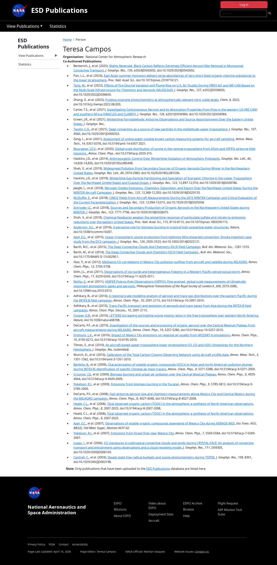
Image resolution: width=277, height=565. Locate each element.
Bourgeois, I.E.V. (84, 149)
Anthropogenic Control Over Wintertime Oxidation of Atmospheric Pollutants (164, 159)
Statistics (58, 26)
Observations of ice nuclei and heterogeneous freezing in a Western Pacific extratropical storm (172, 272)
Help (186, 516)
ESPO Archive (192, 503)
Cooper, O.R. (82, 315)
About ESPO (122, 516)
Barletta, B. (81, 364)
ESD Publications (59, 10)
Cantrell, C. (81, 457)
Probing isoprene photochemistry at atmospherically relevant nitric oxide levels (162, 100)
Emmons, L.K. (83, 335)
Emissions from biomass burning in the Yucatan (145, 384)
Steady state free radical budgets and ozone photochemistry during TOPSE (161, 457)
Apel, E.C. (79, 237)
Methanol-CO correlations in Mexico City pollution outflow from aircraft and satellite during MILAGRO (174, 262)
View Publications (22, 27)
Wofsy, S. (79, 281)
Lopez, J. (79, 443)
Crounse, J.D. (82, 374)
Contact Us (202, 551)
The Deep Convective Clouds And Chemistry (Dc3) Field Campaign (154, 247)
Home (67, 40)
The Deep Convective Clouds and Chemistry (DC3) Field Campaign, (152, 252)
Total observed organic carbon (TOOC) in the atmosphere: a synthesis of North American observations (180, 404)
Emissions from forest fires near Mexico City (142, 433)
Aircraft (153, 521)
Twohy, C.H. (81, 129)
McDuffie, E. (81, 198)
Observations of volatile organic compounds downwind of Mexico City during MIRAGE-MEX (170, 423)
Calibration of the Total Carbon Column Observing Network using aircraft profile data (168, 355)
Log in (244, 5)
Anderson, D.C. (83, 227)
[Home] (20, 10)
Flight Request (228, 503)
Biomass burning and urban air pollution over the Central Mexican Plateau (163, 374)
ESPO (118, 503)
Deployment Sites (161, 514)
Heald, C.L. (80, 404)
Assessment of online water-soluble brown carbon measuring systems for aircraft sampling (168, 139)
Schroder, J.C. (82, 208)
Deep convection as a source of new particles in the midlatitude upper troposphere (168, 129)
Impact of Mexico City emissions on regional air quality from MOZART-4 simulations (170, 335)
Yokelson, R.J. (82, 384)
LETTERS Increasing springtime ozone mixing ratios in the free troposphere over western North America (183, 315)
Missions (120, 509)
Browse (188, 509)
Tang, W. (79, 85)
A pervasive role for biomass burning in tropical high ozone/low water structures (171, 227)
